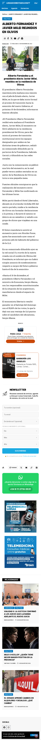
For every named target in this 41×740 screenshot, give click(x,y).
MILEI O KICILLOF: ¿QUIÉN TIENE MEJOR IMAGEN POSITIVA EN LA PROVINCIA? (18, 657)
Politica (7, 19)
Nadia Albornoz (9, 620)
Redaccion (5, 44)
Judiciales (9, 608)
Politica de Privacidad (16, 736)
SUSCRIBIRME (20, 451)
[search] (31, 3)
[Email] (15, 38)
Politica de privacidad (29, 456)
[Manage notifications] (36, 736)
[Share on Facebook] (8, 38)
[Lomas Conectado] (18, 3)
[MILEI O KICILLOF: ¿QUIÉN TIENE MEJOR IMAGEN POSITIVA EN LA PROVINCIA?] (20, 638)
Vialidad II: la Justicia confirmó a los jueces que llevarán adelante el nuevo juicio (20, 614)
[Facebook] (4, 727)
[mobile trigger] (4, 3)
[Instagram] (8, 727)
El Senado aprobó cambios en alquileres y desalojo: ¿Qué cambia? (19, 700)
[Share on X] (11, 38)
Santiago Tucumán (9, 663)
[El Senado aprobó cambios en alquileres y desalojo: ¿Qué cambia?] (20, 681)
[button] (18, 38)
